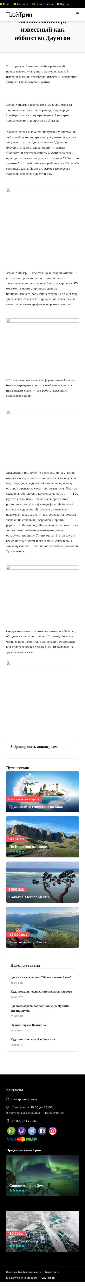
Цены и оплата (44, 4)
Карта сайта (52, 1272)
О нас (6, 4)
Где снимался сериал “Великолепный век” (41, 977)
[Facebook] (42, 1134)
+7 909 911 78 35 (23, 1121)
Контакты (22, 4)
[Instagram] (52, 1134)
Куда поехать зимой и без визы (33, 1039)
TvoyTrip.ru (47, 1278)
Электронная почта (24, 1099)
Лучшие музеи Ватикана (28, 1025)
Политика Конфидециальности (23, 1272)
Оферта (64, 4)
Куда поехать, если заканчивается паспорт (41, 991)
